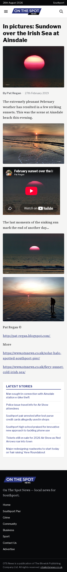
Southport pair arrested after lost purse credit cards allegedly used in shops (30, 417)
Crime (6, 517)
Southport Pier (12, 511)
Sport (6, 536)
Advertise (9, 549)
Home (7, 504)
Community (10, 523)
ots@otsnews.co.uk (51, 567)
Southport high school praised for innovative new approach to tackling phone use (32, 428)
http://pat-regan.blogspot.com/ (27, 336)
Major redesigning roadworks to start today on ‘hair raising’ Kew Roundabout (32, 450)
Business (8, 530)
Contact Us (10, 543)
